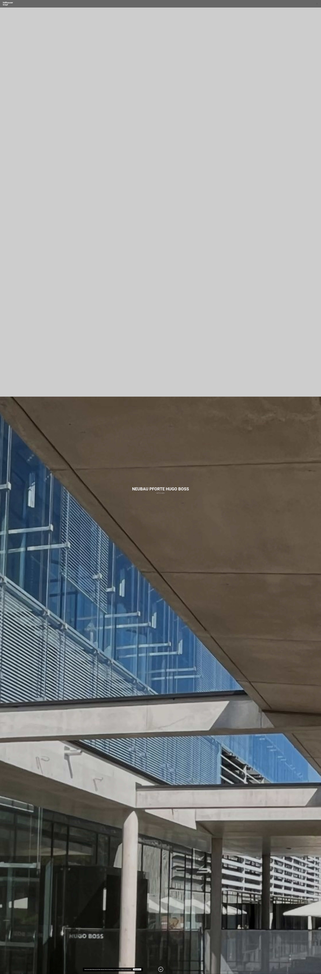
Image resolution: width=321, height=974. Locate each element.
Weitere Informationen (126, 969)
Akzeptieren (137, 969)
